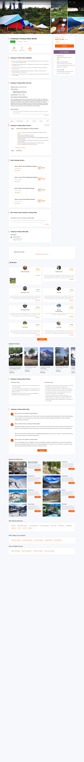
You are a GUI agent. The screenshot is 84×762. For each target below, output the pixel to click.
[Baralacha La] (18, 496)
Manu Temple (53, 525)
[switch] (29, 129)
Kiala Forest (13, 528)
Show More (42, 339)
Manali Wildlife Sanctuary (22, 525)
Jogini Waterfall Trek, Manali (62, 367)
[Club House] (52, 467)
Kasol (19, 528)
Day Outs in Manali (57, 540)
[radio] (30, 168)
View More (42, 450)
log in (39, 254)
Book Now (64, 45)
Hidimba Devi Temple (45, 525)
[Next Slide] (75, 356)
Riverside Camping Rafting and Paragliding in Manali (15, 368)
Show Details (17, 170)
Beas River (30, 528)
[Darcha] (52, 496)
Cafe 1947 (24, 528)
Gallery (81, 8)
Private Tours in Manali (15, 540)
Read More (47, 115)
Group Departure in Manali (27, 540)
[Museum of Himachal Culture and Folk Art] (18, 467)
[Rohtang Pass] (18, 482)
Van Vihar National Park (33, 525)
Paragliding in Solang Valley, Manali (45, 368)
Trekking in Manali (48, 540)
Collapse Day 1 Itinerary (20, 147)
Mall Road (13, 525)
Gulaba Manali (61, 525)
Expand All (47, 125)
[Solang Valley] (18, 510)
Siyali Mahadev (69, 525)
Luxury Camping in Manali (30, 367)
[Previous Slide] (8, 356)
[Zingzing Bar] (52, 482)
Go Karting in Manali (39, 540)
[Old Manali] (52, 510)
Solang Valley (16, 236)
